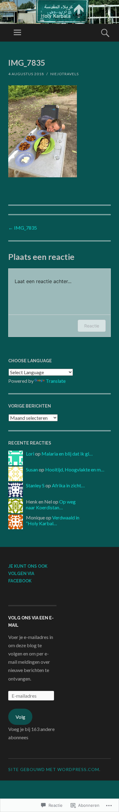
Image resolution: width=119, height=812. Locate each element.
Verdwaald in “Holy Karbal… (52, 520)
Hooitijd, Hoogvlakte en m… (74, 469)
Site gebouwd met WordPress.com (53, 769)
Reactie (91, 325)
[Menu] (17, 33)
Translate (56, 381)
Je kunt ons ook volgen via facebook (27, 573)
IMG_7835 (22, 228)
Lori (30, 453)
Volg (20, 717)
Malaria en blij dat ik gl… (67, 453)
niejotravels (64, 74)
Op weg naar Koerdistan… (51, 504)
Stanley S (35, 485)
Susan (32, 469)
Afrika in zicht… (68, 485)
